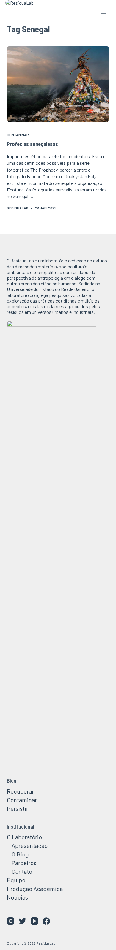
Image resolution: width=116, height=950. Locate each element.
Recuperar (20, 791)
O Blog (20, 854)
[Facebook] (46, 921)
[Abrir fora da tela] (103, 12)
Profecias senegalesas (32, 144)
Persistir (17, 808)
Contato (22, 871)
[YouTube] (34, 921)
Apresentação (30, 845)
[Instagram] (10, 921)
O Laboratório (24, 836)
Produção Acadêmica (35, 888)
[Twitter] (22, 921)
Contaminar (18, 135)
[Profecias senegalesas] (58, 84)
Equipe (16, 880)
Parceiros (24, 862)
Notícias (17, 897)
